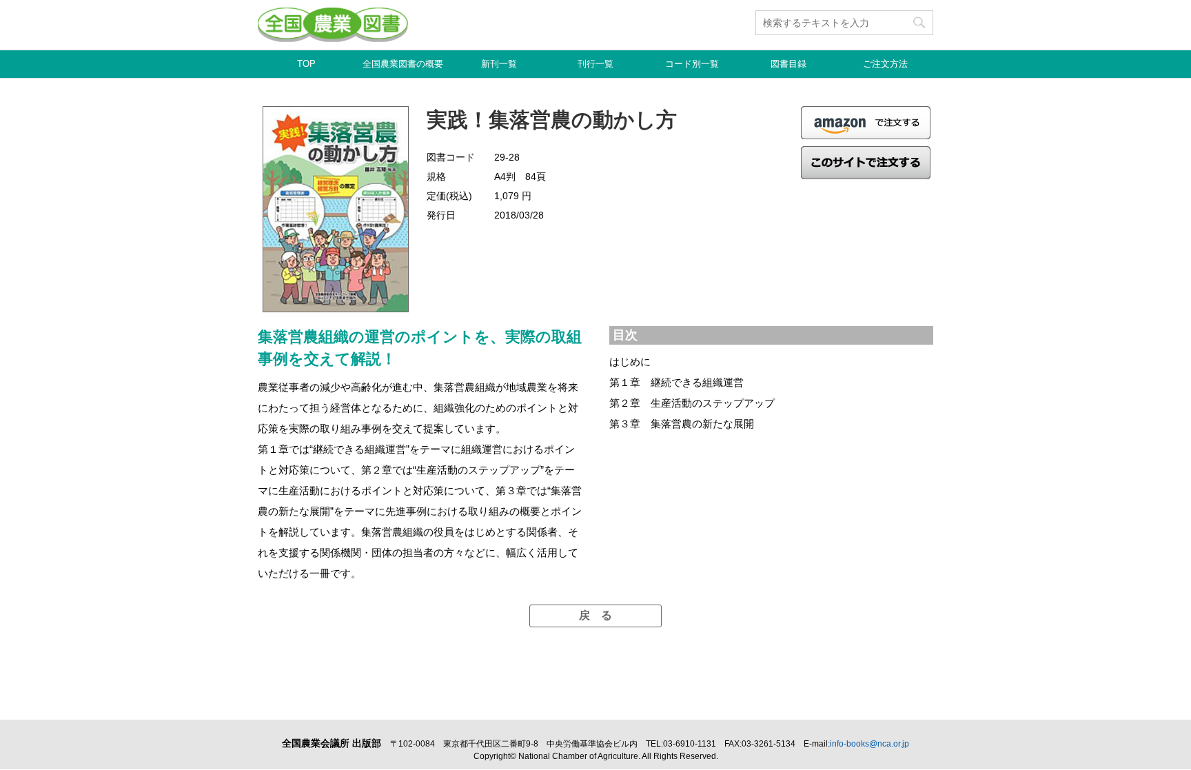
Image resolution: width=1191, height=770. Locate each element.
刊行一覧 (595, 64)
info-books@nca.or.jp (869, 744)
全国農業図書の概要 (403, 64)
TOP (306, 64)
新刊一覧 (499, 64)
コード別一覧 (692, 64)
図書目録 (788, 64)
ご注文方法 (885, 64)
